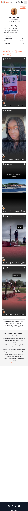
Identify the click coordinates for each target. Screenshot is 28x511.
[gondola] (6, 2)
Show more (14, 363)
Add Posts (7, 54)
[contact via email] (12, 26)
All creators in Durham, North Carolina (14, 338)
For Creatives (14, 510)
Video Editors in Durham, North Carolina (14, 349)
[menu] (24, 58)
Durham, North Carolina (14, 21)
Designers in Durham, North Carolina (14, 352)
